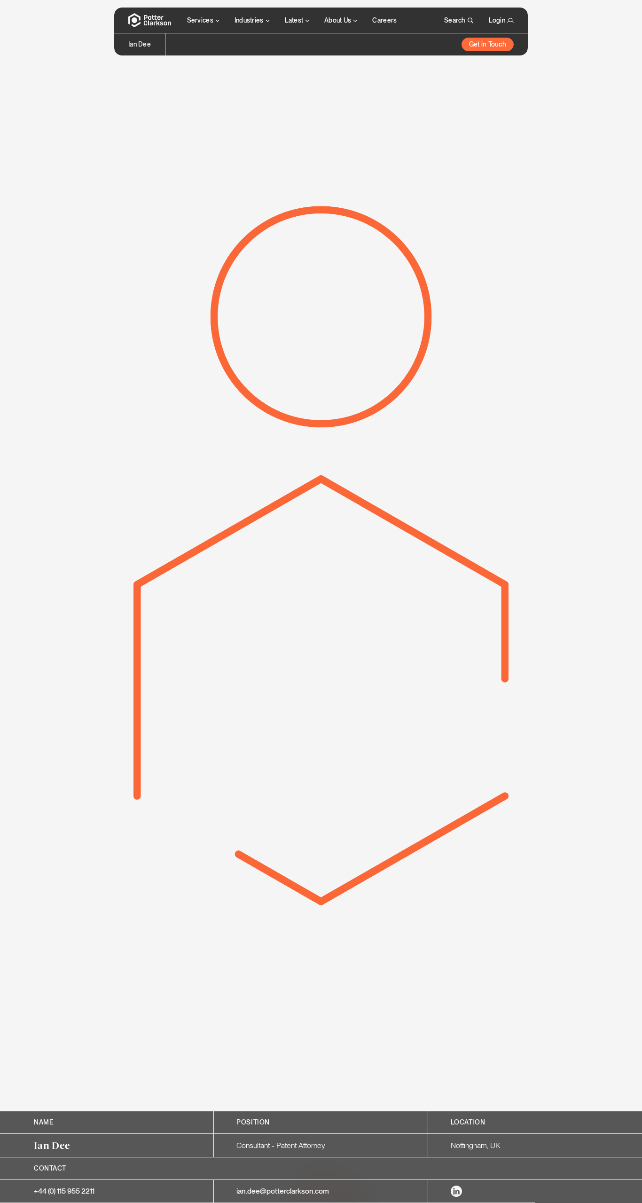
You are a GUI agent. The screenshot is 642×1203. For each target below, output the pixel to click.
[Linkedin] (456, 1191)
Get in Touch (487, 44)
